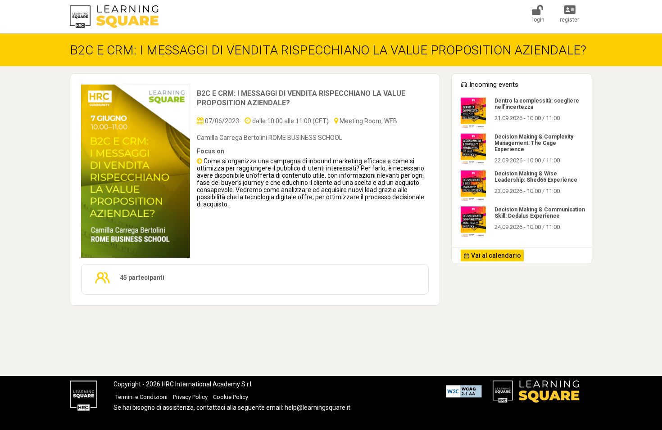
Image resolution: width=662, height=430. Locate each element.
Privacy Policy (190, 397)
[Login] (538, 12)
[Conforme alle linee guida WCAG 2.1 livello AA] (464, 392)
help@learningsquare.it (317, 407)
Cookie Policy (230, 397)
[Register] (570, 12)
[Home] (116, 17)
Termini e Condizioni (141, 397)
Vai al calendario (495, 255)
